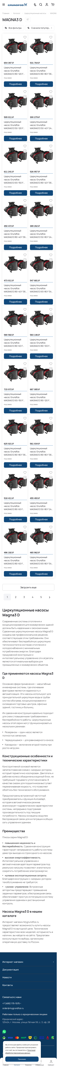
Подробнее (15, 84)
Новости (7, 977)
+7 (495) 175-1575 (11, 1003)
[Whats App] (4, 1031)
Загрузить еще (28, 587)
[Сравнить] (24, 42)
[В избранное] (24, 37)
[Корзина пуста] (52, 4)
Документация (10, 969)
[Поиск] (40, 4)
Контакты (7, 985)
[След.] (49, 597)
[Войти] (46, 4)
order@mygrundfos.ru (13, 1008)
